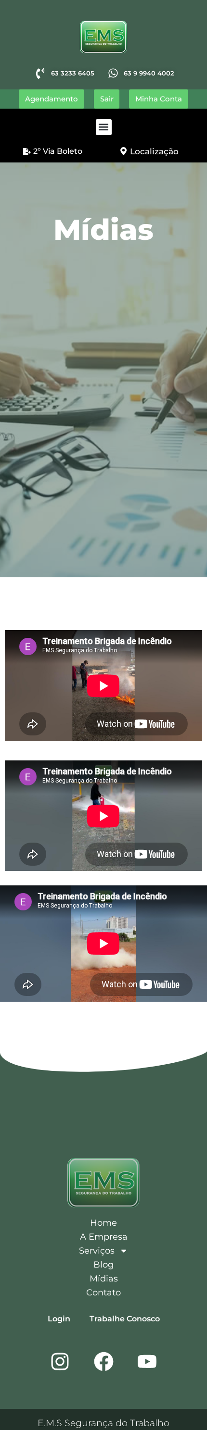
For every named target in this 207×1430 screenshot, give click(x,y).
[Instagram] (60, 1361)
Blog (103, 1264)
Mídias (104, 1278)
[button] (104, 127)
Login (59, 1318)
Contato (103, 1292)
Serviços (97, 1250)
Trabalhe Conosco (125, 1318)
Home (103, 1223)
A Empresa (104, 1236)
